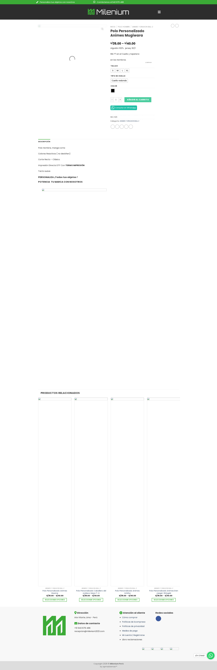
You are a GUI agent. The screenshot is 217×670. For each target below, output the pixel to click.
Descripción (44, 142)
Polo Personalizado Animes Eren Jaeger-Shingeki (163, 592)
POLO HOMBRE (124, 27)
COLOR (114, 86)
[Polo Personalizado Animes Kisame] (54, 492)
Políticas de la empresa (133, 621)
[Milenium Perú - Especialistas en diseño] (108, 12)
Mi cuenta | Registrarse (133, 635)
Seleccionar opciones (55, 600)
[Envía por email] (122, 127)
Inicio (112, 27)
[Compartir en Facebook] (113, 127)
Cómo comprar (130, 617)
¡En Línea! (200, 655)
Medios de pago (130, 630)
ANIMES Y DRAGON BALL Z (142, 27)
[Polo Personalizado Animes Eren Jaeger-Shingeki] (163, 492)
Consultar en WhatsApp (125, 107)
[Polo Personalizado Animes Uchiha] (127, 492)
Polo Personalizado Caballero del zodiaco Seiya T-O (91, 592)
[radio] (113, 70)
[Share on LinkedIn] (131, 127)
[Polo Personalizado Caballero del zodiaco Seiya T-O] (91, 492)
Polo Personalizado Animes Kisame (55, 592)
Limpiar (148, 62)
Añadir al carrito (138, 99)
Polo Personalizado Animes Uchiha (127, 592)
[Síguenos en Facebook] (158, 618)
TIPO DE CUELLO (118, 76)
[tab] (44, 141)
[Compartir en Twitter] (117, 127)
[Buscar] (151, 12)
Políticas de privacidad (133, 626)
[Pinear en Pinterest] (126, 127)
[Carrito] (179, 11)
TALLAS (114, 66)
